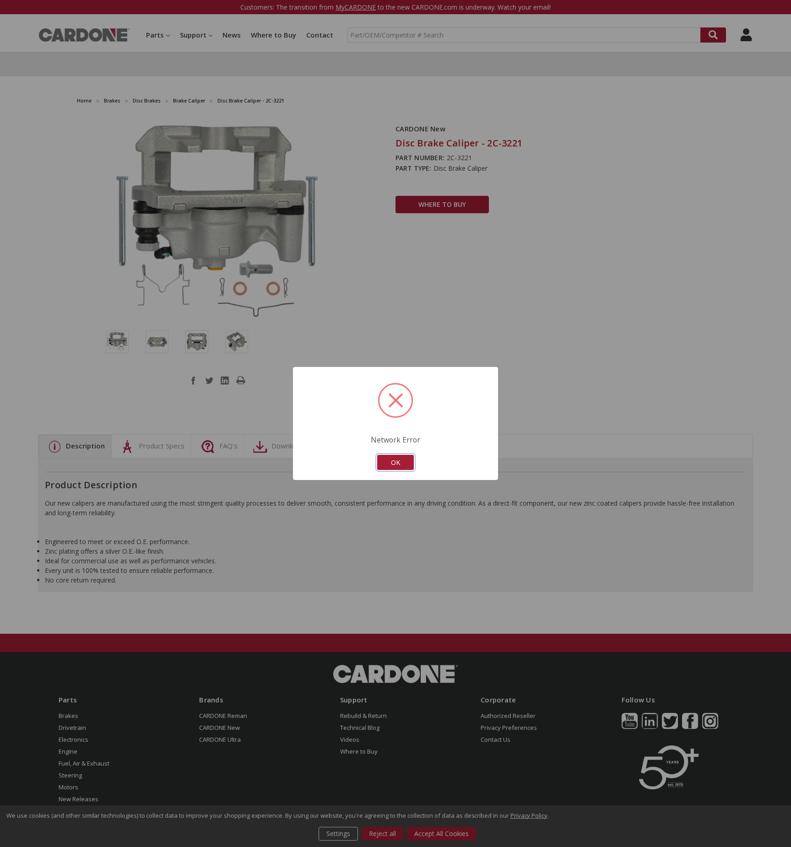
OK (395, 462)
